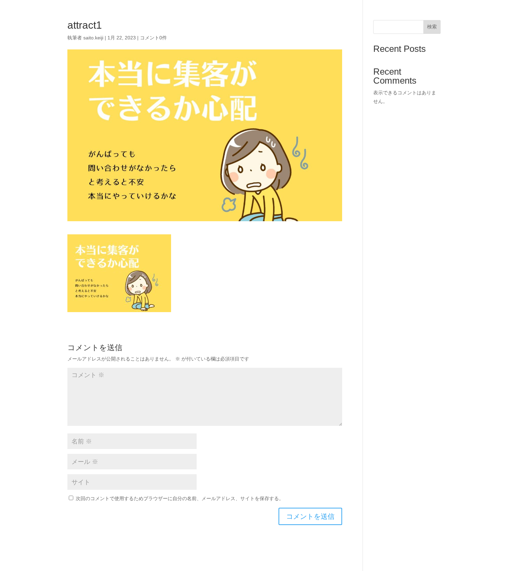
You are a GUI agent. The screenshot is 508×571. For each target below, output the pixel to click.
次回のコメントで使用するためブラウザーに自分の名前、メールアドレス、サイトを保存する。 (180, 498)
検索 (432, 26)
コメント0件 (153, 37)
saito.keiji (93, 37)
